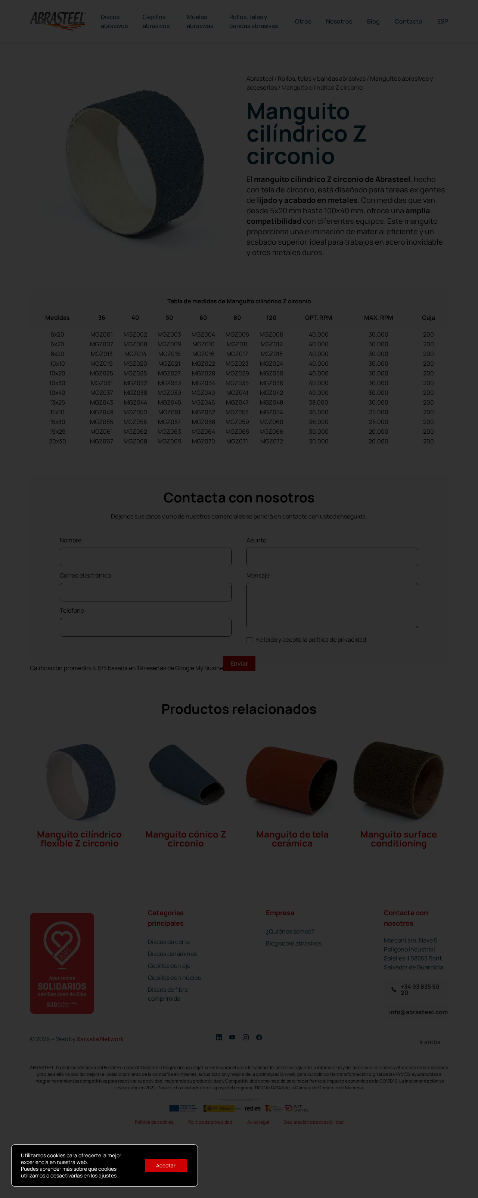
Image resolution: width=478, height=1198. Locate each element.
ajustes (108, 1175)
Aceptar (166, 1165)
